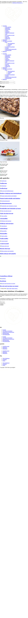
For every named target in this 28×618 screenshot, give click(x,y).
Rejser (9, 45)
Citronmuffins (4, 218)
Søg (1, 81)
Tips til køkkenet (11, 43)
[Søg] (14, 83)
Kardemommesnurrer (6, 203)
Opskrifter (5, 25)
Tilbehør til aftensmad (9, 32)
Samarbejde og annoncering (8, 332)
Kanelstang (3, 281)
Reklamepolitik (8, 50)
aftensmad (7, 31)
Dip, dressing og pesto (9, 35)
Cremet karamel (4, 243)
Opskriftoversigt (6, 346)
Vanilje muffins (4, 238)
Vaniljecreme (3, 183)
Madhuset (5, 51)
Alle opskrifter (8, 27)
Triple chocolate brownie (6, 213)
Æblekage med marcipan (6, 223)
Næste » (16, 288)
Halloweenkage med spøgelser (8, 253)
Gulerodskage (3, 228)
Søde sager (7, 37)
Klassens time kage (5, 248)
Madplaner (5, 39)
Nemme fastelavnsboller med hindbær (10, 198)
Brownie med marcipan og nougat (9, 286)
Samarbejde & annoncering (10, 49)
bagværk (7, 36)
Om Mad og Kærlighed (7, 331)
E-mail (1, 303)
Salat (6, 34)
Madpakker (7, 28)
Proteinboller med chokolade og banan (10, 208)
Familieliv (10, 44)
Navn (1, 302)
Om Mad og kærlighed (7, 41)
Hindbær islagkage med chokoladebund (10, 193)
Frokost (6, 30)
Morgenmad (7, 29)
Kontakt (7, 48)
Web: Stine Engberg (4, 369)
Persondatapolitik (6, 334)
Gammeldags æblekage (6, 276)
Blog (6, 42)
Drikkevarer (7, 38)
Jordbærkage (3, 188)
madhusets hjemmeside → (17, 2)
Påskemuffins (3, 233)
